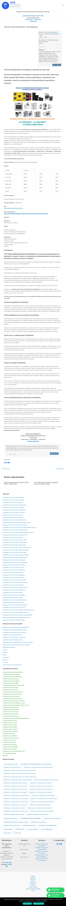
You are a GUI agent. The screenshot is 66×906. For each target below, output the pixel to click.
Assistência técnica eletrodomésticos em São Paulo (16, 645)
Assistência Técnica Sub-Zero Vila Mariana (14, 570)
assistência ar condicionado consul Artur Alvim (15, 804)
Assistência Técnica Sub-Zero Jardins (12, 597)
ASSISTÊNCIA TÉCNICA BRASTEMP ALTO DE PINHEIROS (36, 764)
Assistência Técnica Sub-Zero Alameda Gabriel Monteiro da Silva (19, 527)
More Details (56, 65)
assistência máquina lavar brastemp (14, 814)
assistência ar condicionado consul (12, 767)
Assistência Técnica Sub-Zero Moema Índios (14, 580)
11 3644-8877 (33, 21)
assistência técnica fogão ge (38, 822)
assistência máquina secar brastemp (37, 814)
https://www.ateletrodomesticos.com (13, 208)
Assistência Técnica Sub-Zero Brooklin (13, 592)
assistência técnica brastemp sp (52, 818)
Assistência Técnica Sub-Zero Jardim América (15, 600)
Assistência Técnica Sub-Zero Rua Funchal (14, 607)
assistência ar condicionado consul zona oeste (15, 789)
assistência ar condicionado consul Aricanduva (42, 801)
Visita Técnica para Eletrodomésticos (12, 664)
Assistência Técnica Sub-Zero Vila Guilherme (14, 505)
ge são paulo (17, 833)
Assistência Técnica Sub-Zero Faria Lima (13, 567)
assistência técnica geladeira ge (47, 825)
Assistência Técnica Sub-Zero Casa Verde (14, 512)
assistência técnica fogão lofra (12, 825)
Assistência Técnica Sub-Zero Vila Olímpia (14, 620)
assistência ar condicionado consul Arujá (40, 804)
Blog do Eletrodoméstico (9, 647)
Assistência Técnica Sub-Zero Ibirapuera (13, 577)
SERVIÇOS (33, 879)
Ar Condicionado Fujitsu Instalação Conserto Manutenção (46, 483)
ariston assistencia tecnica (11, 764)
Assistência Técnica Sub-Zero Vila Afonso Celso (15, 535)
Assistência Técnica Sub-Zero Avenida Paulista (15, 562)
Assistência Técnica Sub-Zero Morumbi (13, 572)
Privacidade (6, 657)
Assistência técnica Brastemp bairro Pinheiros (14, 632)
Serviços (5, 662)
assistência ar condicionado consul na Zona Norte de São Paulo (20, 773)
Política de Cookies (39, 903)
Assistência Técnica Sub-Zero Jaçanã (12, 502)
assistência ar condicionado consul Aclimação (15, 792)
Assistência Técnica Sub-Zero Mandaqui (13, 497)
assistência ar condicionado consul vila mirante (15, 783)
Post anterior (6, 468)
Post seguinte (60, 468)
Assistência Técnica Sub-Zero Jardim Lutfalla (14, 540)
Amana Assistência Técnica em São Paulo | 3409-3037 (16, 483)
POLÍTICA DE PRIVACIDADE (33, 889)
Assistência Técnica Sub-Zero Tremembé (13, 500)
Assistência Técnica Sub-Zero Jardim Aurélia (14, 545)
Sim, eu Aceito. (27, 903)
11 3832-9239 (29, 19)
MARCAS (33, 881)
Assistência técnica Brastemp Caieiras (13, 639)
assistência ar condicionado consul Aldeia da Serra (16, 795)
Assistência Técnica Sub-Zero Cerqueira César (15, 557)
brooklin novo (20, 829)
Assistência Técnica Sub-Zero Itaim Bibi (13, 602)
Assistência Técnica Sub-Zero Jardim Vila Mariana (16, 550)
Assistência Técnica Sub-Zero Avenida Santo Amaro (16, 617)
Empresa (5, 652)
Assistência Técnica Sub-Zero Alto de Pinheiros (15, 582)
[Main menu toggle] (62, 5)
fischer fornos (7, 833)
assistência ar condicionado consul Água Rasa (41, 811)
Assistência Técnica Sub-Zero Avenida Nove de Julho (16, 522)
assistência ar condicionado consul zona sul (41, 789)
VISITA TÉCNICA (33, 887)
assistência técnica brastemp (31, 818)
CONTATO (33, 885)
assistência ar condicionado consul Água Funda (16, 811)
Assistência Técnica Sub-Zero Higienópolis (14, 575)
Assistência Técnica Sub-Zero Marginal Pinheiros (15, 612)
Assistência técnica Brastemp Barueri (12, 635)
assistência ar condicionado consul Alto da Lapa (16, 798)
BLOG (33, 890)
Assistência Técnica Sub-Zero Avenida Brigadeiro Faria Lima (18, 532)
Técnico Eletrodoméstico (51, 32)
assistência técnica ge (29, 825)
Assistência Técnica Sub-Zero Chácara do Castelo (16, 555)
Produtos (5, 659)
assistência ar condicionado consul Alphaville (43, 795)
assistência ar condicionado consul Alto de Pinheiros (43, 798)
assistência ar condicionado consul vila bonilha (46, 779)
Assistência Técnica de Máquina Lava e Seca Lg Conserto (18, 642)
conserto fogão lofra (32, 829)
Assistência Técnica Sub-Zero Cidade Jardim (14, 520)
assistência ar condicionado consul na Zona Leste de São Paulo (19, 770)
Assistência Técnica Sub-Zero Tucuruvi (13, 515)
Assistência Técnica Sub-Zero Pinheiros (13, 585)
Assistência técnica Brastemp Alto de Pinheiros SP (16, 627)
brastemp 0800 (8, 829)
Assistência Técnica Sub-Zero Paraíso (12, 537)
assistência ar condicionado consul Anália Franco (16, 801)
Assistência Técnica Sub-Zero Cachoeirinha (14, 510)
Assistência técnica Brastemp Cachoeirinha (14, 637)
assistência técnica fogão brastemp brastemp (16, 822)
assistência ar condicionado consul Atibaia (14, 808)
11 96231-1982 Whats (33, 441)
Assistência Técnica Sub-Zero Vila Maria (13, 507)
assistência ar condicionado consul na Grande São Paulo (18, 779)
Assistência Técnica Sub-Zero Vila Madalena (14, 560)
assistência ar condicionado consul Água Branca (40, 808)
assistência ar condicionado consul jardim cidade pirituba (38, 767)
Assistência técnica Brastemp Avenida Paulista (15, 629)
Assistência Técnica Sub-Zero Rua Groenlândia (15, 525)
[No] (64, 902)
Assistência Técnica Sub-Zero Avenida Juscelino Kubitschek (18, 610)
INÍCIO (33, 876)
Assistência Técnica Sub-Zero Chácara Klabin (14, 552)
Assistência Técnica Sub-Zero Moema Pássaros (15, 587)
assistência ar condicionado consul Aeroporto (40, 792)
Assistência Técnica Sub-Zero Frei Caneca (14, 565)
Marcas (5, 654)
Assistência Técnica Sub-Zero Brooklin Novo (14, 590)
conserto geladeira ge (46, 829)
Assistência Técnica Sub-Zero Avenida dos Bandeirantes (17, 615)
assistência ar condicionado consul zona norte (41, 786)
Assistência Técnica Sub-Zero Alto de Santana (15, 605)
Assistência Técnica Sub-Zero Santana (13, 517)
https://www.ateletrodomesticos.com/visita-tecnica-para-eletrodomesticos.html (26, 213)
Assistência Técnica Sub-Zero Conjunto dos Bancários (17, 547)
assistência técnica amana (11, 818)
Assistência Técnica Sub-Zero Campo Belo (14, 595)
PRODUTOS (33, 883)
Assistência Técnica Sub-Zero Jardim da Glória (15, 542)
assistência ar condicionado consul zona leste (15, 786)
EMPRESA (33, 878)
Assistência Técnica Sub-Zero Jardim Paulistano (15, 530)
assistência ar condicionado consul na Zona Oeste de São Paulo (20, 776)
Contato (5, 649)
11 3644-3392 (37, 19)
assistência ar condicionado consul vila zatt (41, 783)
